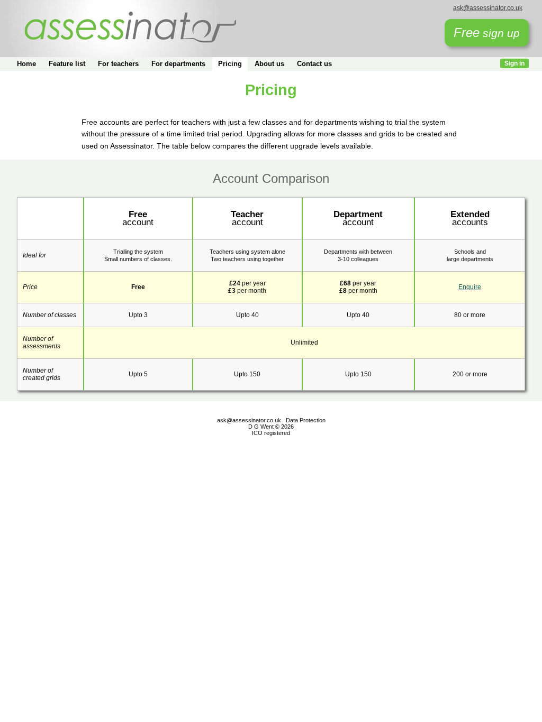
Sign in (514, 63)
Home (26, 64)
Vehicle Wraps (223, 455)
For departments (178, 64)
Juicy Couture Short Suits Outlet (386, 447)
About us (269, 64)
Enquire (469, 287)
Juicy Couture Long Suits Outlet (294, 447)
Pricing (230, 64)
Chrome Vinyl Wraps (135, 455)
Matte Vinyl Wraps (26, 455)
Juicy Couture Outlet (29, 447)
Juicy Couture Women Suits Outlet (199, 447)
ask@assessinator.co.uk (487, 8)
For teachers (118, 64)
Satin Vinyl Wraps (78, 455)
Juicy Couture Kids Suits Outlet (104, 447)
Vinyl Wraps (184, 455)
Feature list (67, 64)
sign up (487, 32)
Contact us (314, 64)
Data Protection (306, 420)
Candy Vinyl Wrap (460, 447)
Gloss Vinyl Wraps (513, 447)
